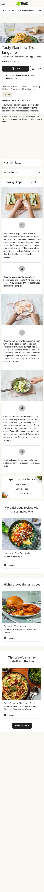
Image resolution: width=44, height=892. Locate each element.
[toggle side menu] (3, 3)
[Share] (39, 68)
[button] (22, 172)
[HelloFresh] (22, 4)
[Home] (3, 10)
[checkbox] (3, 61)
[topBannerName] (22, 19)
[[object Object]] (32, 68)
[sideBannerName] (22, 141)
